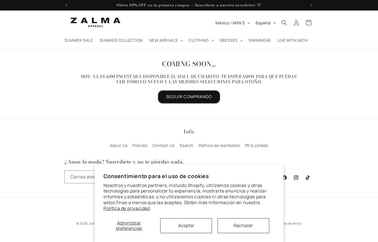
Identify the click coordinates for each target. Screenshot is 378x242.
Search (186, 145)
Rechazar (243, 225)
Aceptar (186, 225)
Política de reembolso (219, 145)
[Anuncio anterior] (66, 5)
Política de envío (288, 223)
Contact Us (163, 145)
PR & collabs (256, 145)
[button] (165, 40)
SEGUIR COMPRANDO (189, 97)
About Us (119, 145)
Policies (140, 145)
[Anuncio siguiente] (311, 5)
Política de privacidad (126, 208)
